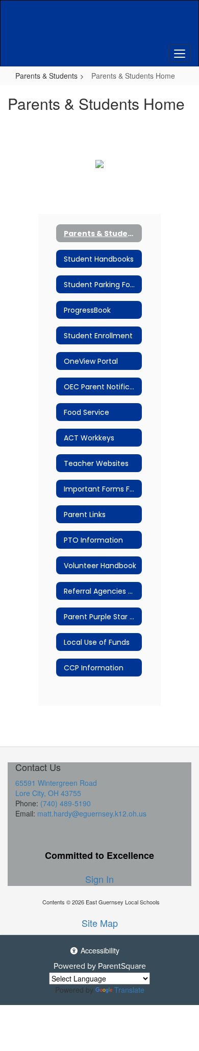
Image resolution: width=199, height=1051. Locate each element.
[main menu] (179, 53)
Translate (129, 990)
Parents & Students (46, 76)
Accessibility (99, 950)
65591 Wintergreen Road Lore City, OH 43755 (56, 788)
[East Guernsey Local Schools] (100, 25)
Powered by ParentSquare (100, 966)
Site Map (100, 922)
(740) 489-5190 (65, 803)
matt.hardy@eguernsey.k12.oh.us (91, 813)
